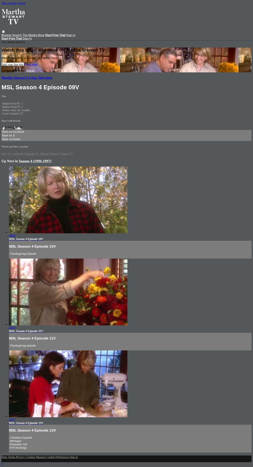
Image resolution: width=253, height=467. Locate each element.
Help (4, 457)
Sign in (70, 35)
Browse (6, 35)
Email (20, 128)
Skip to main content (13, 3)
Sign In (27, 38)
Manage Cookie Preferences (53, 457)
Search (17, 35)
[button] (3, 31)
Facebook (7, 128)
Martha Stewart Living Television (26, 78)
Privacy (21, 457)
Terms (12, 457)
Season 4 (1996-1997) (35, 161)
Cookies (31, 457)
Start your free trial (12, 64)
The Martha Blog (33, 35)
